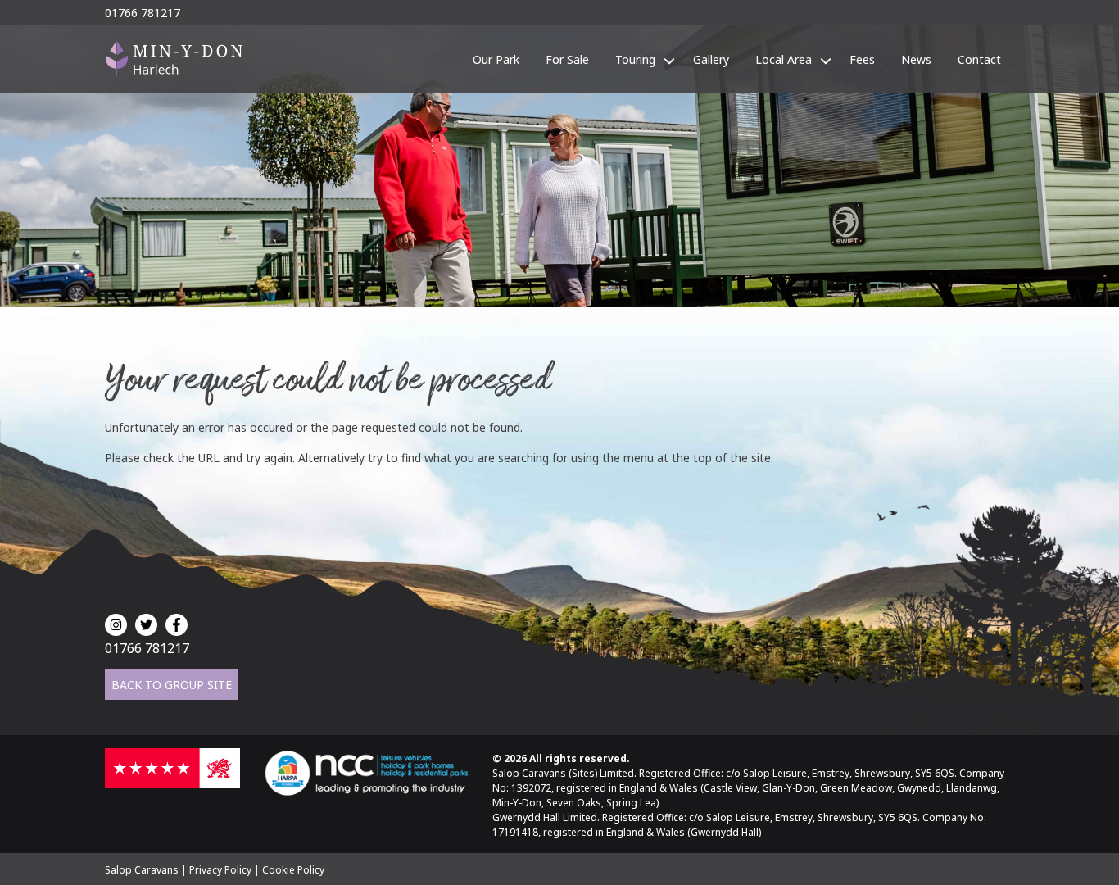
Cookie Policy (293, 870)
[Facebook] (176, 625)
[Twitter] (146, 625)
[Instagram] (116, 625)
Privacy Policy (220, 870)
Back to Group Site (171, 684)
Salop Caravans (142, 870)
